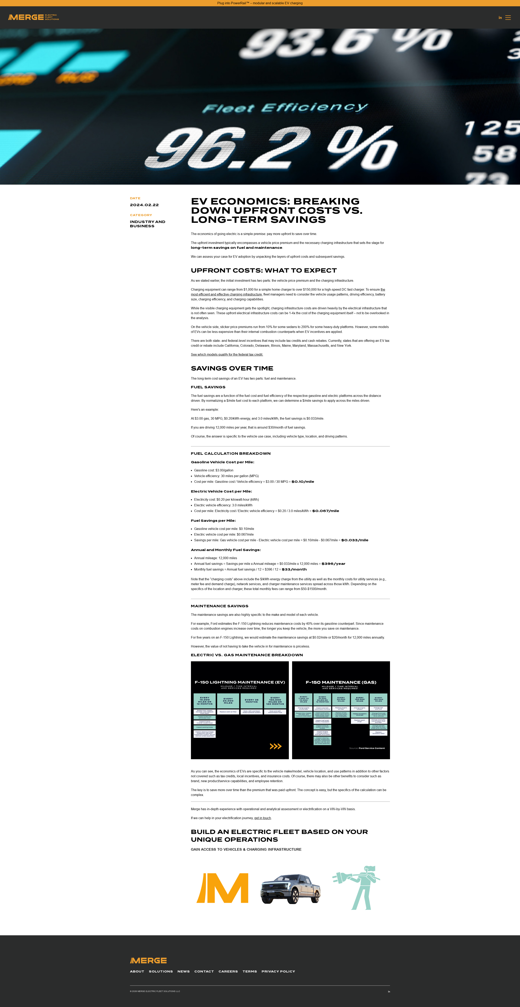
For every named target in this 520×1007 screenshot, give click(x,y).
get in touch (262, 818)
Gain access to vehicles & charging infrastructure (246, 849)
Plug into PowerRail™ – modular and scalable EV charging (260, 3)
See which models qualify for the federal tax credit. (227, 354)
